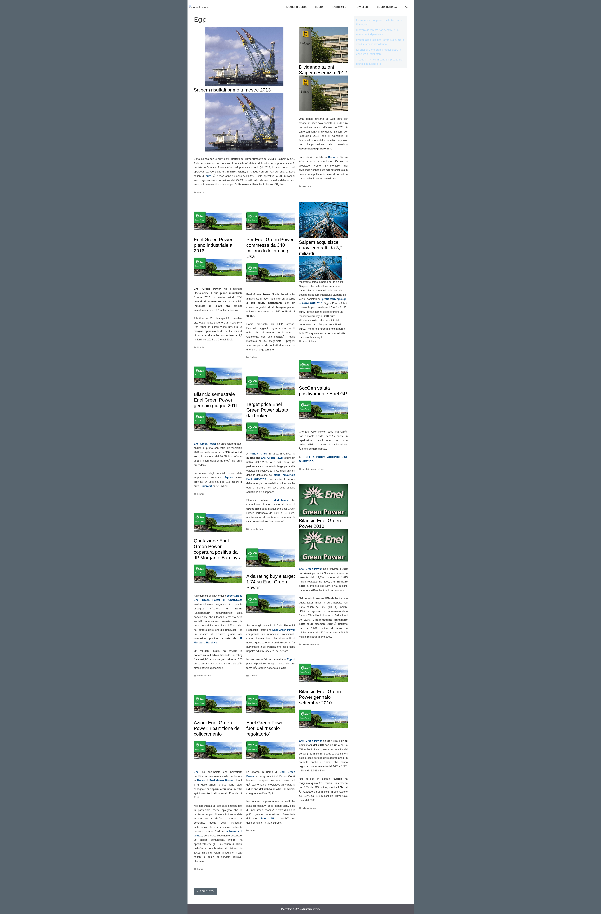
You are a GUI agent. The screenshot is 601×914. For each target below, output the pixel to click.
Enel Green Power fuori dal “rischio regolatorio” (265, 728)
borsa (319, 7)
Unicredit (206, 486)
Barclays (211, 642)
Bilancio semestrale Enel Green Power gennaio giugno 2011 (216, 400)
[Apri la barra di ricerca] (406, 7)
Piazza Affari (258, 453)
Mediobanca (281, 500)
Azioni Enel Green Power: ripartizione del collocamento (217, 728)
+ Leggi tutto (205, 891)
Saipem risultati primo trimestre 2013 (232, 89)
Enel (196, 771)
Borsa (201, 780)
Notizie (200, 347)
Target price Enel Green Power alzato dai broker (267, 410)
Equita (229, 477)
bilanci (200, 192)
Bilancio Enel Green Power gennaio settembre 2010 (320, 697)
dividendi (363, 7)
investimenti (340, 7)
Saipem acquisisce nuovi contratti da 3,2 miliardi (321, 248)
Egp (289, 659)
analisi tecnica (296, 7)
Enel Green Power (205, 443)
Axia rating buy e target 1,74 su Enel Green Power (270, 582)
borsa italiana (387, 7)
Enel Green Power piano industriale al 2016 (214, 245)
